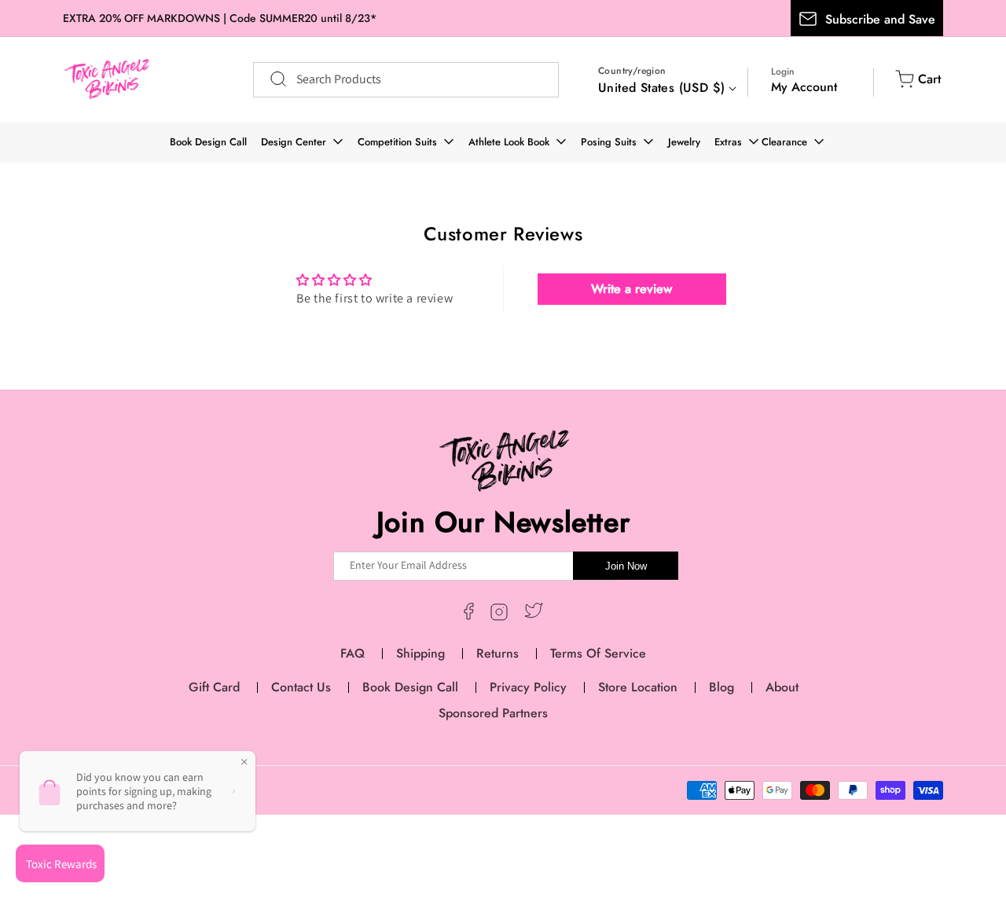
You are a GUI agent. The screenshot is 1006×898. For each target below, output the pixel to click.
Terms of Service (598, 653)
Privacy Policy (528, 687)
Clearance (784, 141)
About (782, 687)
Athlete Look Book (508, 141)
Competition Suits (397, 141)
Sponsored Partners (493, 713)
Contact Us (301, 687)
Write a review (631, 289)
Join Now (626, 566)
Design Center (293, 141)
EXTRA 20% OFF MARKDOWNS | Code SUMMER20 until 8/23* (219, 18)
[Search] (270, 79)
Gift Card (214, 687)
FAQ (352, 653)
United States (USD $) (661, 88)
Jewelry (684, 141)
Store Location (637, 687)
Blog (721, 687)
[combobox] (406, 79)
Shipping (420, 653)
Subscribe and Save (880, 19)
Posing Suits (609, 141)
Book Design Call (208, 141)
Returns (497, 653)
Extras (728, 141)
